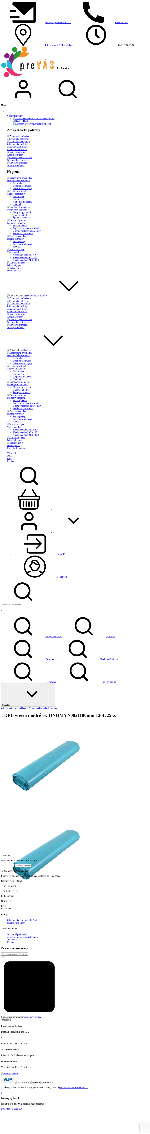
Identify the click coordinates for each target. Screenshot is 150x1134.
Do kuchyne (18, 196)
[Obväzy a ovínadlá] (17, 162)
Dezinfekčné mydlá (22, 186)
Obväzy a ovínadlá (15, 165)
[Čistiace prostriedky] (17, 191)
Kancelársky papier (48, 708)
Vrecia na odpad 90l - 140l (25, 257)
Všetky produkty (15, 116)
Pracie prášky (19, 241)
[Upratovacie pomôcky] (18, 207)
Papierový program (16, 223)
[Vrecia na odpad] (15, 249)
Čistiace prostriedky (16, 194)
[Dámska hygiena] (16, 262)
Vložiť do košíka (23, 866)
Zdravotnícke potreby (37, 295)
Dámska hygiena (15, 265)
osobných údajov (33, 1017)
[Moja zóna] (23, 99)
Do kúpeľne (18, 199)
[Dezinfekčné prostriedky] (19, 178)
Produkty (6, 705)
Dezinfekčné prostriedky (18, 180)
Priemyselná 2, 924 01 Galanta (59, 45)
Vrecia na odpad (14, 252)
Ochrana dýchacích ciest (18, 160)
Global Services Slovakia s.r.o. (73, 1087)
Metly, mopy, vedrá (22, 212)
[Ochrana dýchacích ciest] (19, 157)
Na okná (17, 204)
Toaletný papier (20, 225)
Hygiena (27, 350)
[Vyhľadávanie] (68, 99)
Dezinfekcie (18, 183)
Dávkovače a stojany (22, 188)
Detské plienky (14, 270)
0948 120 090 (121, 22)
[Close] (2, 111)
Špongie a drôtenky (22, 217)
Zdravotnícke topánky (17, 144)
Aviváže (17, 247)
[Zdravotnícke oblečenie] (19, 136)
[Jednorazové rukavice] (18, 147)
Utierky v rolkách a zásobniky (27, 231)
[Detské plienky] (15, 268)
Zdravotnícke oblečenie (18, 139)
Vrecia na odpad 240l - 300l (26, 260)
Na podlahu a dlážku (22, 201)
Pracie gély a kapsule (22, 244)
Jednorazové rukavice (17, 149)
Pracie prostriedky (15, 239)
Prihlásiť (5, 1020)
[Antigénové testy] (16, 152)
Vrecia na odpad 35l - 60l (24, 254)
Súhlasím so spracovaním (21, 1017)
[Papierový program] (17, 220)
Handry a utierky (21, 215)
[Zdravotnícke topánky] (18, 141)
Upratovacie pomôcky (17, 209)
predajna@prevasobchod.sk (58, 22)
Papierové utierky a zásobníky (27, 228)
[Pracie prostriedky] (16, 236)
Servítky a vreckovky (23, 233)
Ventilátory (34, 708)
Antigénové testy (15, 155)
